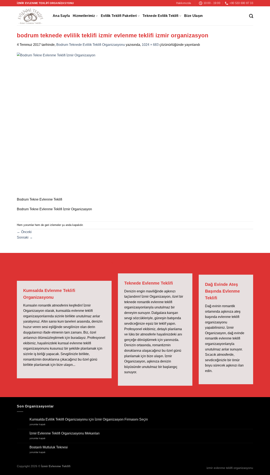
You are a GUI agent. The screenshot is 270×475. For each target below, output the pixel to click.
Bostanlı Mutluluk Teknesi (49, 447)
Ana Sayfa (61, 16)
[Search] (251, 15)
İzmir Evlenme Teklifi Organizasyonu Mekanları (65, 433)
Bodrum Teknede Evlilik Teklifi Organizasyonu (90, 44)
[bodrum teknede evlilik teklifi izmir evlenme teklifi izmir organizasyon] (125, 124)
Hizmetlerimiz (84, 16)
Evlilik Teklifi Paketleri (119, 16)
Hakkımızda (183, 3)
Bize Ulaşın (193, 16)
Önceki (24, 232)
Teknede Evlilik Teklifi (160, 16)
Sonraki (25, 237)
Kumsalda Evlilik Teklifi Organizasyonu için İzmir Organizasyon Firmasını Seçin (89, 419)
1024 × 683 (150, 44)
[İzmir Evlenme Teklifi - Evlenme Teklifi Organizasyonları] (31, 15)
